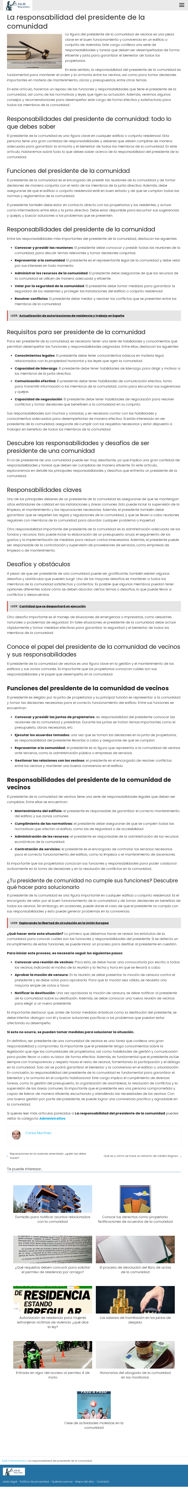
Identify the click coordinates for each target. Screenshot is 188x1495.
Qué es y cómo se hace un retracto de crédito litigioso (141, 1156)
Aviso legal (10, 1481)
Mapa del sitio (84, 1481)
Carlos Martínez (38, 1133)
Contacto (103, 1481)
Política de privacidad (34, 1481)
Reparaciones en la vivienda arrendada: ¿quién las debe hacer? (48, 1156)
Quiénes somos (62, 1481)
